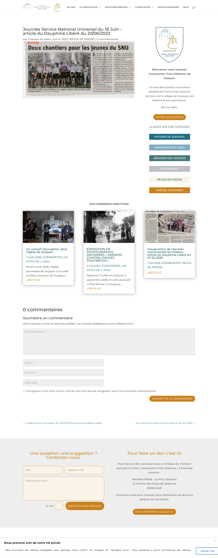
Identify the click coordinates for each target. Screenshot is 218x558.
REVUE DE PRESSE (82, 39)
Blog (186, 7)
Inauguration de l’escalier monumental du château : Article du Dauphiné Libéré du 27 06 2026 (169, 253)
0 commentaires (107, 39)
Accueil (71, 7)
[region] (109, 548)
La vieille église (89, 7)
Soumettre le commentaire (172, 398)
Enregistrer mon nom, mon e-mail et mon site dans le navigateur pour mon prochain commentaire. (91, 391)
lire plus (33, 279)
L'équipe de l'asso (39, 39)
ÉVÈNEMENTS (52, 257)
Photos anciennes (168, 7)
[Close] (215, 541)
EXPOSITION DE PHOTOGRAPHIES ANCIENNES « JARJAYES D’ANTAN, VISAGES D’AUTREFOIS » (104, 254)
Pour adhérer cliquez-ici (154, 511)
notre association (169, 117)
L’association (142, 7)
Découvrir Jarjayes (116, 7)
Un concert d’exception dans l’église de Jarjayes (46, 250)
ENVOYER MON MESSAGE (85, 506)
